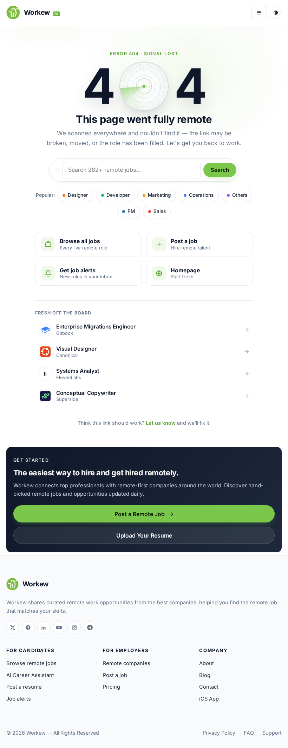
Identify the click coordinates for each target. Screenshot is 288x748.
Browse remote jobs (31, 663)
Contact (208, 687)
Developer (118, 195)
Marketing (159, 195)
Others (239, 195)
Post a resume (24, 687)
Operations (201, 195)
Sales (159, 211)
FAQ (249, 733)
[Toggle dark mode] (276, 13)
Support (272, 733)
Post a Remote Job (139, 514)
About (206, 663)
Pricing (111, 687)
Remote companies (126, 663)
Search (220, 170)
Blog (204, 675)
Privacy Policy (219, 733)
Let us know (161, 423)
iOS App (209, 699)
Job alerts (18, 699)
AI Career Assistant (30, 675)
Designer (78, 195)
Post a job (115, 675)
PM (131, 211)
